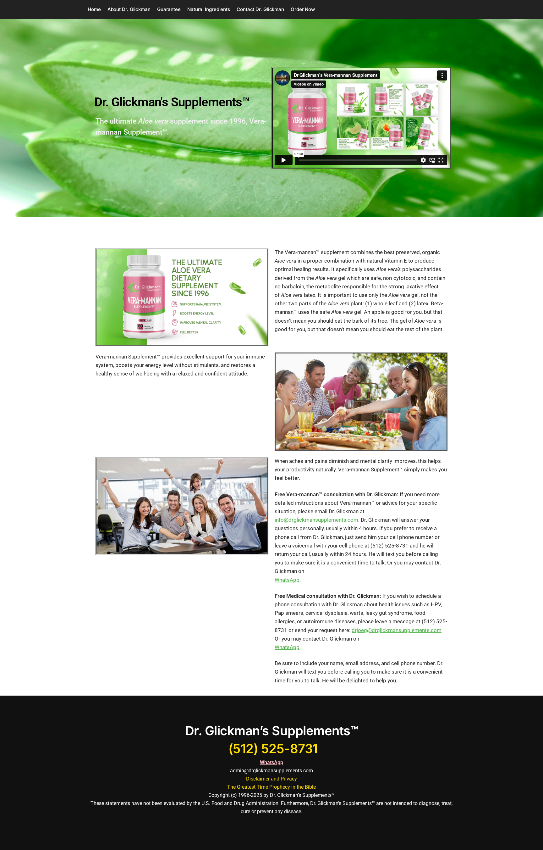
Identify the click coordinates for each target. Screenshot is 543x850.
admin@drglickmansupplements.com (271, 771)
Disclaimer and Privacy (271, 779)
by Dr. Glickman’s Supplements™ (299, 795)
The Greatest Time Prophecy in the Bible (271, 787)
